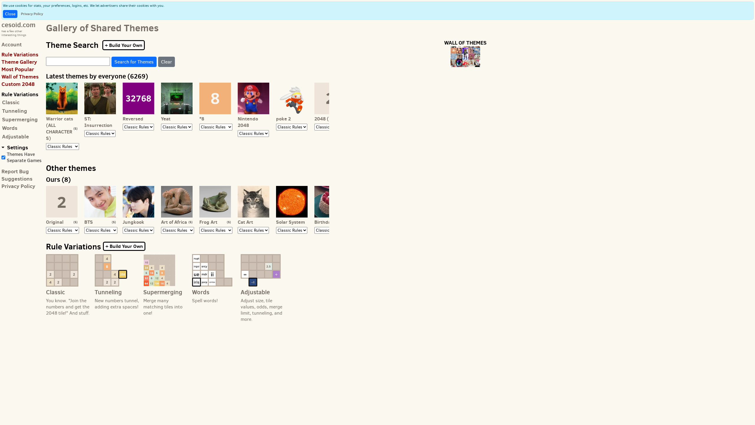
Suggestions (16, 178)
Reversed (133, 118)
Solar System (290, 222)
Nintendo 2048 (248, 121)
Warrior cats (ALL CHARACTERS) (59, 128)
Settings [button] (17, 147)
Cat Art (245, 222)
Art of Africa (174, 222)
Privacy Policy (32, 13)
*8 (201, 118)
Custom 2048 (18, 84)
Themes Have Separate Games (24, 157)
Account (11, 44)
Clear (166, 62)
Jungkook (133, 222)
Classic (10, 102)
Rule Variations (19, 54)
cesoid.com (18, 24)
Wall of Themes (20, 76)
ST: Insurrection (98, 121)
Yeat (165, 118)
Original (54, 222)
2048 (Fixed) (328, 118)
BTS (88, 222)
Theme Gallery (19, 62)
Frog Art (208, 222)
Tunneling (14, 111)
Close (10, 14)
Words (9, 128)
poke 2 (283, 118)
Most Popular (17, 69)
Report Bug (15, 171)
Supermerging (20, 119)
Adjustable (15, 136)
